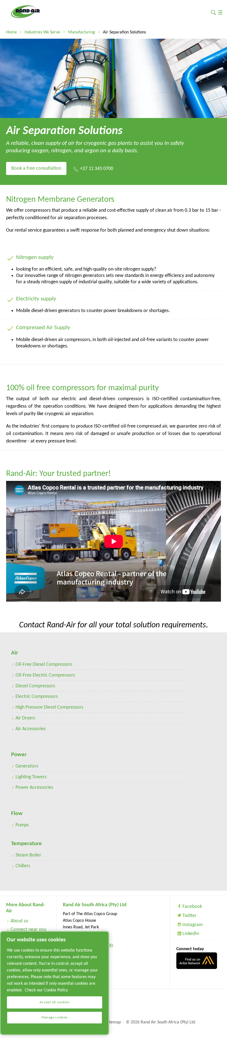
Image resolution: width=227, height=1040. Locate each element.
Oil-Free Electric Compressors (45, 675)
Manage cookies (55, 1017)
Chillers (23, 866)
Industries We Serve (42, 32)
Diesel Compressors (35, 686)
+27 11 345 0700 (96, 168)
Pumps (22, 825)
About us (19, 921)
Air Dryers (25, 718)
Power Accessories (34, 787)
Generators (27, 766)
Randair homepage (25, 11)
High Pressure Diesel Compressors (49, 707)
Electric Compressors (37, 696)
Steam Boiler (28, 855)
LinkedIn (190, 933)
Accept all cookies (54, 1002)
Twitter (189, 915)
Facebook (192, 906)
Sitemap (113, 1022)
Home (11, 32)
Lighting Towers (31, 777)
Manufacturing (81, 32)
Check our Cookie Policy (46, 990)
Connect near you (28, 929)
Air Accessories (31, 729)
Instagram (192, 925)
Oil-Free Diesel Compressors (44, 664)
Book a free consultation (36, 168)
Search (213, 12)
